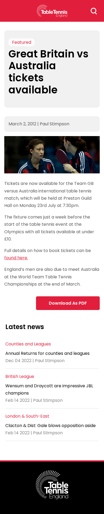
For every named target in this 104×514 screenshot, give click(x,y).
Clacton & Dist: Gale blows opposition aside (50, 425)
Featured (21, 42)
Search (94, 11)
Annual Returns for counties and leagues (47, 353)
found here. (16, 258)
